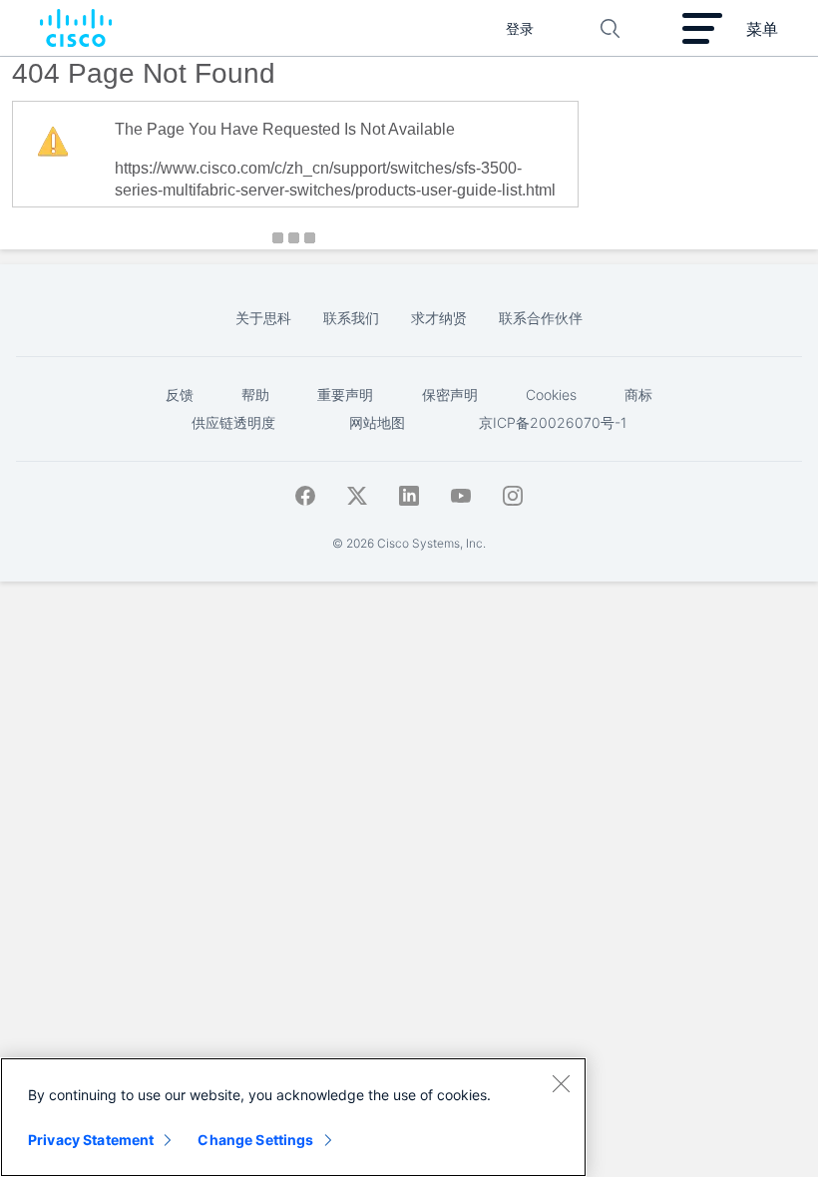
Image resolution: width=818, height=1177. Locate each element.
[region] (293, 1117)
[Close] (561, 1083)
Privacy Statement (91, 1139)
